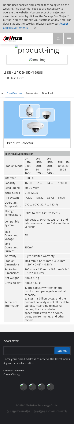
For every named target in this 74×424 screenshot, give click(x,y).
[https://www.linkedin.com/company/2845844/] (50, 387)
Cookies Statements (15, 28)
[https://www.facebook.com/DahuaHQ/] (32, 387)
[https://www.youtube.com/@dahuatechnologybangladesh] (41, 387)
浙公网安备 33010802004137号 (50, 411)
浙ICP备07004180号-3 (18, 411)
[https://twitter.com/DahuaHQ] (23, 387)
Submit (62, 350)
